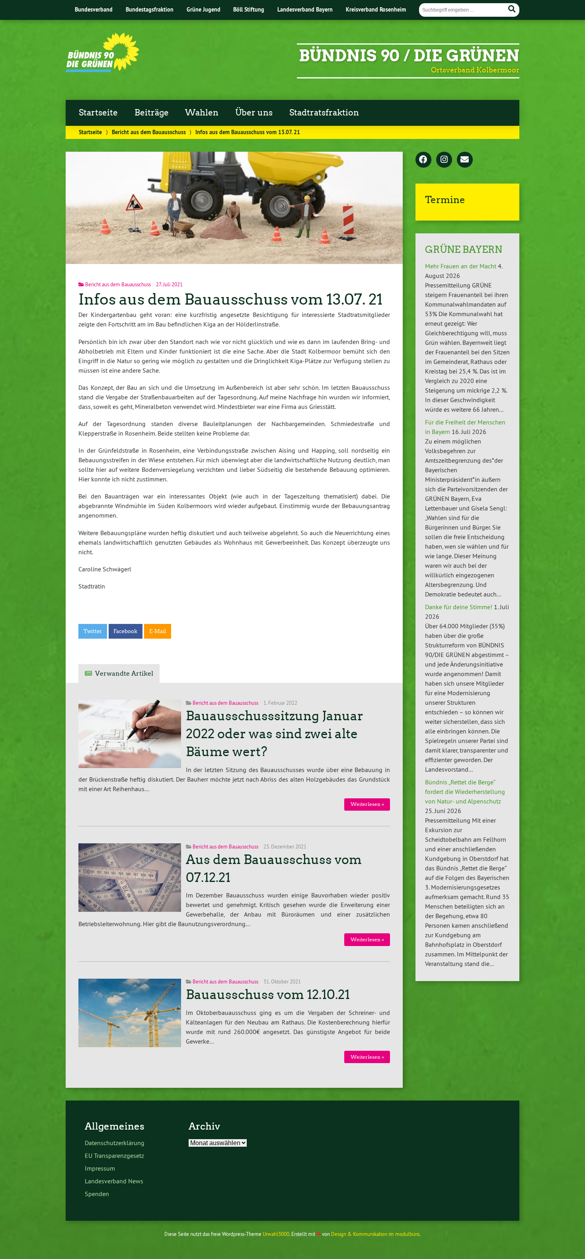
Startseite (98, 113)
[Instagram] (444, 160)
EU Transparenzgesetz (114, 1155)
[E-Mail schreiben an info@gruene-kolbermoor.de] (465, 160)
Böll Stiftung (248, 9)
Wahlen (201, 113)
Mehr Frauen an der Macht (460, 266)
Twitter (93, 631)
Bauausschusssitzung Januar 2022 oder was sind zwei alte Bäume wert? (274, 734)
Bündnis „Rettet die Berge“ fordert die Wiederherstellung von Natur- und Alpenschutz (465, 791)
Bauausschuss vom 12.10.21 (268, 995)
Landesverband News (114, 1181)
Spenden (97, 1194)
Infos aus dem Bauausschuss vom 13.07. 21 (230, 299)
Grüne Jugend (203, 9)
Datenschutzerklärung (114, 1143)
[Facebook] (423, 160)
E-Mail (157, 631)
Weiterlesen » (367, 804)
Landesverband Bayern (305, 9)
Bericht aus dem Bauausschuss (149, 132)
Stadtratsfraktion (324, 113)
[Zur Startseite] (102, 70)
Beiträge (152, 113)
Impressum (100, 1168)
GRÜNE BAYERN (463, 249)
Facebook (125, 631)
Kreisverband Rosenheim (376, 9)
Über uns (254, 113)
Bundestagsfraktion (150, 9)
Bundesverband (94, 9)
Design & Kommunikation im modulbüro (375, 1234)
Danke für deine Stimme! (458, 607)
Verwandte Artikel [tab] (124, 673)
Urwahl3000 (276, 1234)
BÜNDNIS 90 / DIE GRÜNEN (409, 55)
